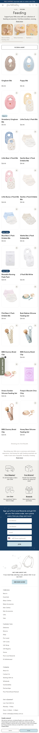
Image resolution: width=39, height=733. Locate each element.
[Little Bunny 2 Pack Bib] (10, 179)
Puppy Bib (24, 80)
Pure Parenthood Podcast (11, 692)
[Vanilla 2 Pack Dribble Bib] (28, 179)
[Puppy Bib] (28, 63)
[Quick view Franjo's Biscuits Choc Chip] (35, 364)
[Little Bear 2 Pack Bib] (10, 140)
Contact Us (6, 674)
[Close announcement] (37, 1)
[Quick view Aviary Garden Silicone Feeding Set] (16, 364)
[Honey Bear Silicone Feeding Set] (28, 412)
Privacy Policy (5, 726)
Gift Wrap (6, 645)
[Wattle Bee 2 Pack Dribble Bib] (28, 218)
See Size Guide (19, 582)
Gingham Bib (7, 80)
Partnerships (7, 688)
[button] (2, 366)
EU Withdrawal (7, 659)
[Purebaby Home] (13, 5)
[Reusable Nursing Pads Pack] (10, 257)
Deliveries (6, 627)
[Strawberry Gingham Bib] (10, 102)
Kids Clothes (6, 607)
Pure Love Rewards (9, 656)
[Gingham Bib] (10, 63)
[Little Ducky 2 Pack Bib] (28, 102)
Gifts (4, 615)
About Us (6, 670)
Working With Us (8, 678)
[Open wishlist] (33, 5)
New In (5, 593)
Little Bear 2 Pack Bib (10, 158)
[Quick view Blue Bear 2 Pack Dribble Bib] (16, 209)
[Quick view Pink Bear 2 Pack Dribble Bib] (16, 286)
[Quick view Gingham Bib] (16, 54)
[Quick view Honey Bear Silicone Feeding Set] (35, 403)
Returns (5, 631)
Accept (28, 730)
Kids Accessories (8, 611)
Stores (5, 652)
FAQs (4, 634)
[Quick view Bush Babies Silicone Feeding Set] (35, 286)
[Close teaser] (5, 357)
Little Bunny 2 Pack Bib (10, 197)
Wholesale (6, 681)
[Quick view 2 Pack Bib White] (35, 247)
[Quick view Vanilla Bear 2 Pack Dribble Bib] (35, 131)
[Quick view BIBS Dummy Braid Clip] (16, 325)
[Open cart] (36, 5)
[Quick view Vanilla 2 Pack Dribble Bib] (35, 170)
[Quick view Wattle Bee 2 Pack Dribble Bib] (35, 209)
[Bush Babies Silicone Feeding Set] (28, 295)
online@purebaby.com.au (15, 713)
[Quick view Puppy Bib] (35, 54)
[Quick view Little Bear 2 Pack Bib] (16, 131)
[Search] (30, 5)
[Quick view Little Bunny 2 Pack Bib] (16, 170)
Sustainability (7, 685)
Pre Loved (6, 638)
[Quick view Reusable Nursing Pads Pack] (16, 247)
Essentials (6, 597)
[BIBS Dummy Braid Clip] (10, 334)
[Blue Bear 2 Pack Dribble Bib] (10, 218)
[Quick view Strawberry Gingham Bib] (16, 92)
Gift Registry (7, 649)
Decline (10, 730)
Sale (4, 618)
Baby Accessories (8, 604)
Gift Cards (6, 642)
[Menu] (3, 5)
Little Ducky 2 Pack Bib (28, 119)
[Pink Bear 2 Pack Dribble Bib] (10, 295)
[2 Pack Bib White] (28, 257)
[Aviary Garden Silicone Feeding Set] (10, 373)
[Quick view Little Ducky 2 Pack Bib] (35, 92)
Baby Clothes (7, 600)
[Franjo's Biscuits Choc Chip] (28, 373)
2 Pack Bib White (26, 274)
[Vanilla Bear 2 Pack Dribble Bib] (28, 140)
